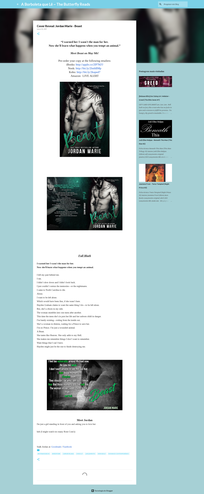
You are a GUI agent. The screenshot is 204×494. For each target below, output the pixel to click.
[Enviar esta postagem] (38, 451)
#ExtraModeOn (43, 454)
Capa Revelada (68, 454)
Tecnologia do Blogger (103, 491)
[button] (38, 34)
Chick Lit (79, 454)
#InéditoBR (56, 454)
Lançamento (90, 454)
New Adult (102, 454)
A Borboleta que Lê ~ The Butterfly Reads (55, 4)
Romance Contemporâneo (118, 454)
